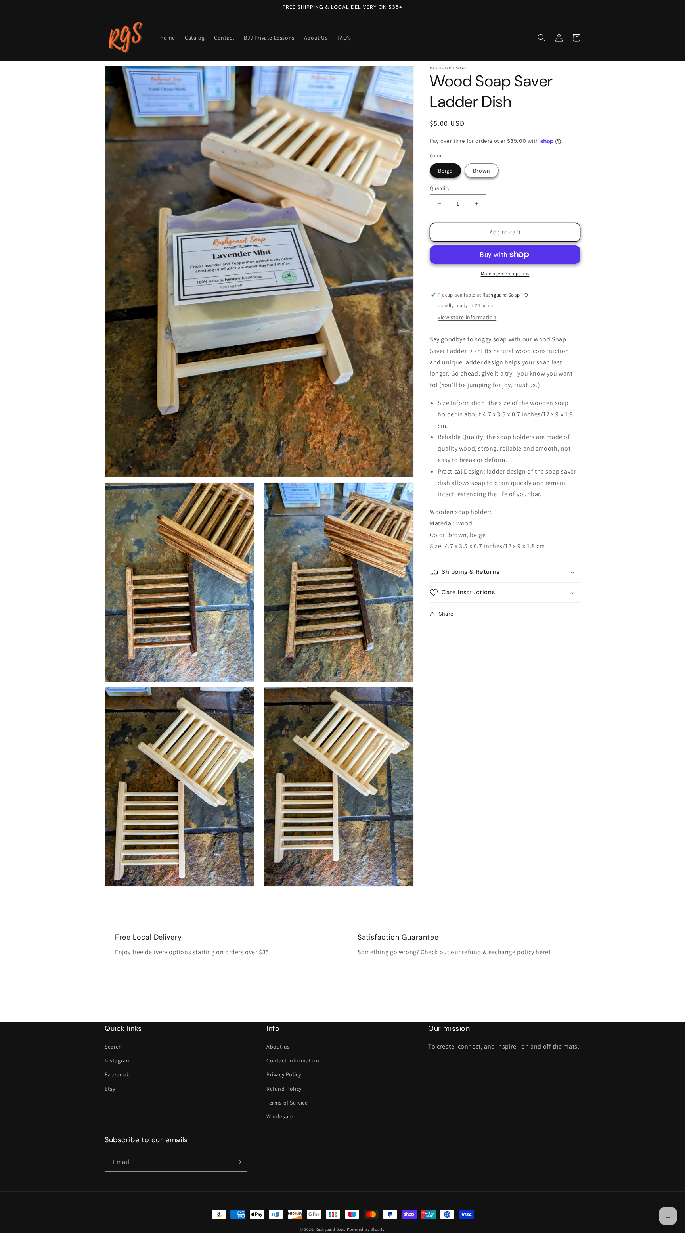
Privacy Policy (283, 1074)
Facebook (117, 1074)
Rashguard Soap (331, 1229)
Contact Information (292, 1060)
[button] (541, 37)
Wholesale (279, 1116)
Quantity (440, 188)
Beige (445, 170)
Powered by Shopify (366, 1229)
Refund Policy (284, 1088)
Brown (481, 170)
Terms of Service (287, 1102)
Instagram (118, 1060)
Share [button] (446, 613)
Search (113, 1046)
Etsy (110, 1088)
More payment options (505, 273)
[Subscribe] (238, 1162)
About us (278, 1046)
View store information (467, 317)
